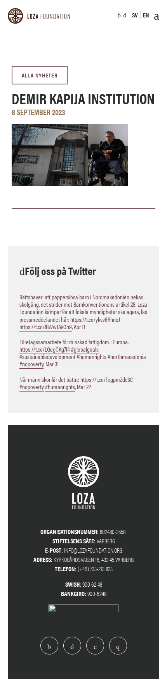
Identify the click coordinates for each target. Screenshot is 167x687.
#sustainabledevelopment (47, 356)
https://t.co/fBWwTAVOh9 (45, 326)
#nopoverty (31, 363)
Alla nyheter (39, 75)
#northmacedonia (127, 356)
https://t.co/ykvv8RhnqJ (95, 319)
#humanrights (91, 356)
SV (135, 14)
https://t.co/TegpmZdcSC (106, 379)
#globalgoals (85, 349)
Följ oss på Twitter (60, 270)
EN (146, 14)
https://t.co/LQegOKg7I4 (44, 349)
